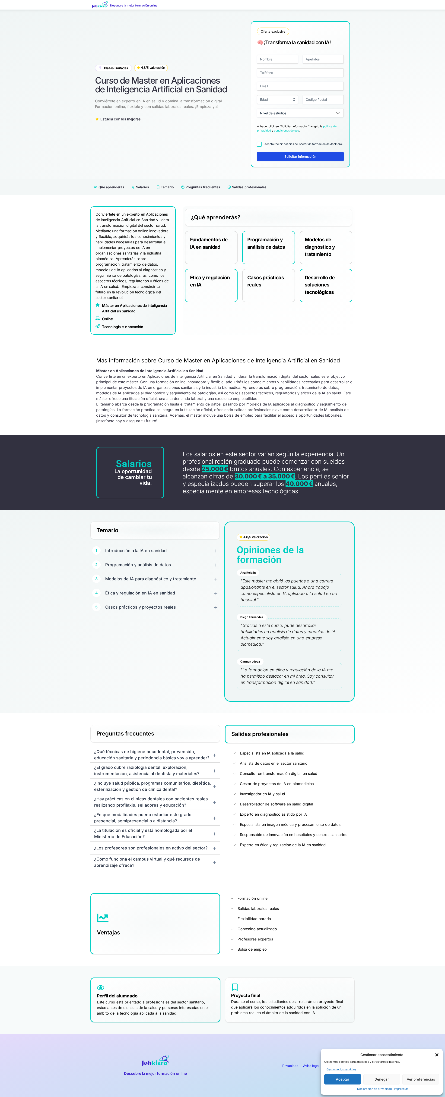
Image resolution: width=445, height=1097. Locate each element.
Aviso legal (311, 1066)
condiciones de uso (286, 130)
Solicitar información (300, 156)
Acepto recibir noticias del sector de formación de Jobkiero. (303, 144)
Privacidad (290, 1066)
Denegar (382, 1079)
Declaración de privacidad (374, 1089)
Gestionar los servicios (341, 1069)
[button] (437, 1055)
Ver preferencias (421, 1079)
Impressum (401, 1089)
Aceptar (342, 1079)
